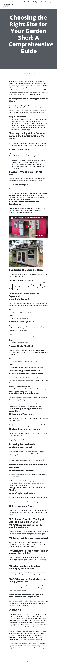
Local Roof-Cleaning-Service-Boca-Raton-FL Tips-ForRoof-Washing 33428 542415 (27, 3)
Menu (5, 6)
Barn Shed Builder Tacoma (25, 378)
